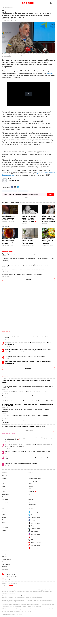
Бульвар (5, 226)
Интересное (5, 502)
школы (14, 190)
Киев (3, 512)
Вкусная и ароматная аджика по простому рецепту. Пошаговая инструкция (27, 451)
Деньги (4, 481)
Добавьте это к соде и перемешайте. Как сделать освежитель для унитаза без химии (29, 241)
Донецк (4, 519)
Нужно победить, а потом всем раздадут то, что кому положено (23, 270)
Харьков (4, 522)
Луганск (4, 530)
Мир (49, 223)
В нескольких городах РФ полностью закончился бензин (19, 396)
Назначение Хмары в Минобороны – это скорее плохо (25, 356)
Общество (10, 7)
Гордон (4, 7)
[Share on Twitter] (15, 187)
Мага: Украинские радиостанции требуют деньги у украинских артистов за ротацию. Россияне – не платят (29, 218)
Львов (3, 514)
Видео (30, 496)
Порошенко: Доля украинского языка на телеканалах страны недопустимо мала (8, 217)
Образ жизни (5, 494)
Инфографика (5, 499)
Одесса (4, 517)
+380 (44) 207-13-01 (10, 574)
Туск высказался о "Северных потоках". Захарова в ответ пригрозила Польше (25, 392)
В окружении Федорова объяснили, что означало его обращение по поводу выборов (28, 400)
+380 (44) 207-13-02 (11, 576)
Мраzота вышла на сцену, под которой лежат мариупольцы (24, 274)
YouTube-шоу (32, 502)
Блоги (30, 483)
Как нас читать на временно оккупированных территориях (6, 567)
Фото (29, 494)
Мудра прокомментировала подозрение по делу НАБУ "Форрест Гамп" (24, 426)
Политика (12, 221)
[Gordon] (28, 3)
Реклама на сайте (6, 559)
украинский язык (7, 190)
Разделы (30, 472)
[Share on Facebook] (12, 187)
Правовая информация (8, 562)
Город (3, 508)
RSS (32, 539)
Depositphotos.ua (25, 595)
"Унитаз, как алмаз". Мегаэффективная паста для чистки (22, 463)
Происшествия (6, 496)
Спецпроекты (32, 504)
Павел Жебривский (23, 190)
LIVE (29, 489)
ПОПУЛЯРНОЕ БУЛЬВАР (10, 434)
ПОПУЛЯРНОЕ (7, 332)
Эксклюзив (31, 491)
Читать (50, 194)
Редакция (4, 556)
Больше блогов (28, 279)
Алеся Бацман (34, 531)
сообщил (50, 73)
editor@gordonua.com (11, 579)
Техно (3, 491)
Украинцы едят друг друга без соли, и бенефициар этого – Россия (24, 254)
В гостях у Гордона (33, 481)
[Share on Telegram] (18, 187)
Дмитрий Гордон (35, 512)
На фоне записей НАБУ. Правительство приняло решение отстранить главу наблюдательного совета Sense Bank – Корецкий (28, 350)
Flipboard (33, 537)
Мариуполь (5, 527)
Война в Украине (6, 475)
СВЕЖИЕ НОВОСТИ (8, 376)
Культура (31, 223)
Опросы (30, 499)
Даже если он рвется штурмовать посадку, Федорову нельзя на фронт (26, 265)
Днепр (3, 525)
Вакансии (4, 554)
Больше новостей (28, 430)
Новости (4, 472)
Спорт (3, 486)
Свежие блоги (7, 251)
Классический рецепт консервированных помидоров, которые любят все (8, 241)
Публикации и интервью (34, 478)
